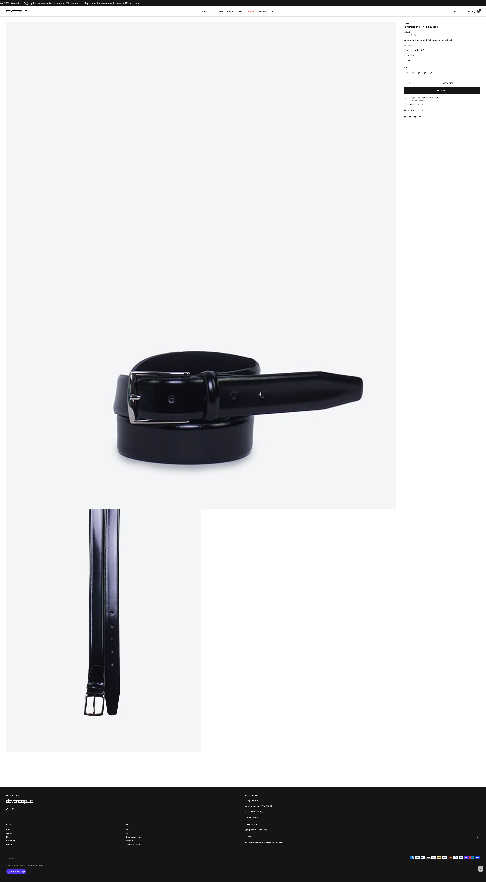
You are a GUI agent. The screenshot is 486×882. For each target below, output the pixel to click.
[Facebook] (405, 116)
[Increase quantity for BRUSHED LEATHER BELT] (413, 83)
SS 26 (212, 11)
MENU (8, 825)
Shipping (413, 35)
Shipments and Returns (134, 837)
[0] (478, 11)
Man (240, 11)
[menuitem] (204, 11)
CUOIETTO (408, 23)
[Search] (473, 11)
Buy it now (441, 90)
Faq (127, 833)
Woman (230, 11)
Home (204, 11)
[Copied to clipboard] (420, 116)
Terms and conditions (133, 844)
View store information (416, 104)
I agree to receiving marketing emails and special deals (265, 842)
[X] (410, 116)
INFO (128, 825)
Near (127, 829)
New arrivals (10, 840)
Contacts (274, 11)
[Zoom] (390, 27)
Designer (262, 11)
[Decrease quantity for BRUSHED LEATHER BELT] (406, 83)
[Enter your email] (477, 837)
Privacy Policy (130, 840)
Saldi (220, 11)
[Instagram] (15, 809)
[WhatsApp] (415, 116)
